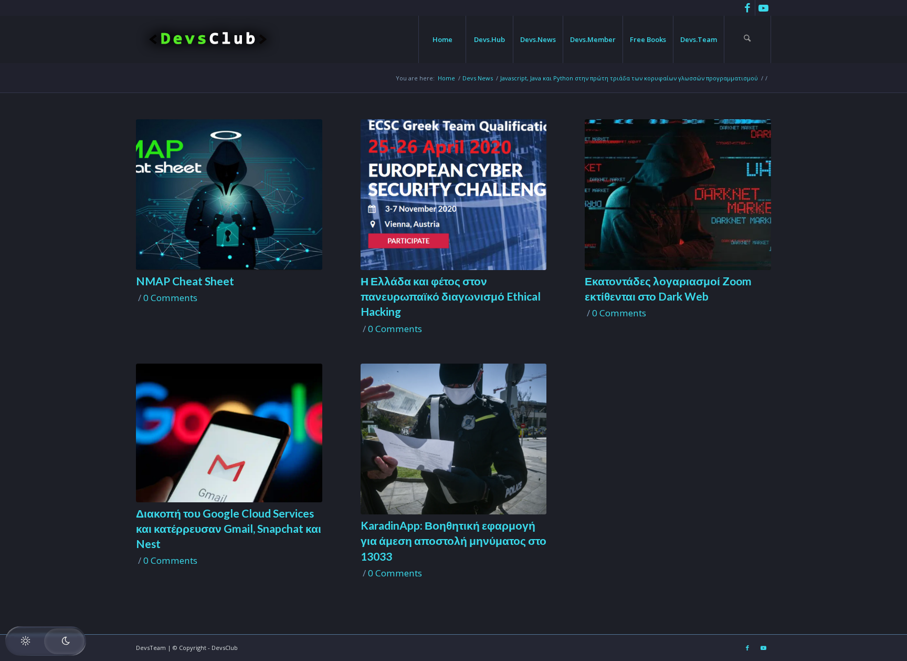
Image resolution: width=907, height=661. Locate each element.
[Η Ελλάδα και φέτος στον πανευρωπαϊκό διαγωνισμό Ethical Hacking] (454, 194)
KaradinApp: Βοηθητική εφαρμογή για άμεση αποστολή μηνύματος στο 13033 (453, 541)
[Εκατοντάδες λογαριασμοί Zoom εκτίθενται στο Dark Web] (678, 194)
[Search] (747, 39)
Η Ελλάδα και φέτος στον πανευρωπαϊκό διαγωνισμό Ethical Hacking (451, 296)
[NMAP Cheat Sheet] (229, 194)
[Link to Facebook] (747, 8)
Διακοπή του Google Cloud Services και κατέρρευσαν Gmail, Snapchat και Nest (228, 529)
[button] (45, 641)
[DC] (208, 39)
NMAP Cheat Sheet (185, 280)
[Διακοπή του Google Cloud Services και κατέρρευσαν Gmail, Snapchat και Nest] (229, 433)
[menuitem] (442, 39)
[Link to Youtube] (763, 8)
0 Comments (170, 298)
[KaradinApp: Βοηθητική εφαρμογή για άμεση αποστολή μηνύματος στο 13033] (454, 439)
